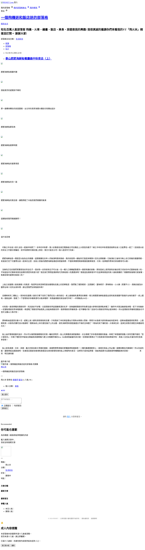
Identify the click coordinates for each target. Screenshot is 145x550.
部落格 (8, 46)
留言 (20, 380)
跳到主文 (4, 24)
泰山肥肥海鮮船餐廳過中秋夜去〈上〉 (28, 58)
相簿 (7, 43)
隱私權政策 (85, 518)
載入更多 (5, 394)
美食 (17, 386)
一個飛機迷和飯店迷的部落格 (24, 18)
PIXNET (55, 518)
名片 (7, 49)
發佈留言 (5, 408)
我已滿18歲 (5, 545)
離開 (13, 545)
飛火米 (3, 367)
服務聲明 (94, 518)
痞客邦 (15, 380)
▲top (3, 390)
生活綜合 (19, 39)
